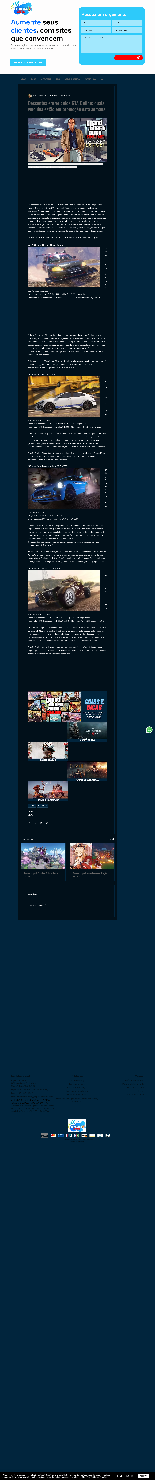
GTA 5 (32, 806)
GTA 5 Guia (42, 806)
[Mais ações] (105, 95)
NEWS (23, 79)
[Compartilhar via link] (47, 823)
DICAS (30, 815)
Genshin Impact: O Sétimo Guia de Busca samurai (41, 875)
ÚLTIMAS (31, 811)
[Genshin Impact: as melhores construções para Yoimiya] (92, 856)
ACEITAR (143, 1476)
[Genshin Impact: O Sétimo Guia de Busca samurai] (43, 856)
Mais (103, 79)
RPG (58, 79)
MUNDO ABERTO (72, 79)
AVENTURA (46, 79)
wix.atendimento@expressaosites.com (35, 1096)
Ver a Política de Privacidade (97, 1477)
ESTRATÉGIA (90, 79)
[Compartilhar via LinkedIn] (41, 823)
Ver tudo (112, 839)
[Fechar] (152, 1476)
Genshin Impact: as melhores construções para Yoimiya (90, 875)
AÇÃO (33, 79)
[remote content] (67, 186)
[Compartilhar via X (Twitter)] (35, 823)
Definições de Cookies (125, 1476)
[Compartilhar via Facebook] (29, 823)
